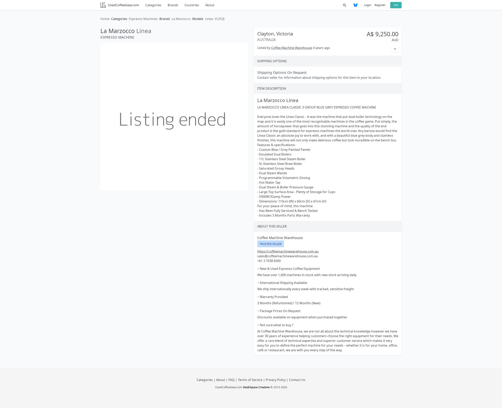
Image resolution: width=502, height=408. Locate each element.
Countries (192, 5)
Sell (396, 5)
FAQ (231, 380)
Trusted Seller (271, 244)
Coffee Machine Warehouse (291, 48)
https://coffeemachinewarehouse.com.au (288, 251)
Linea (143, 31)
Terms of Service (250, 380)
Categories (153, 5)
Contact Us (297, 380)
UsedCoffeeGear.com (123, 5)
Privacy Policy (276, 380)
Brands (173, 5)
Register (380, 5)
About (209, 5)
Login (367, 5)
